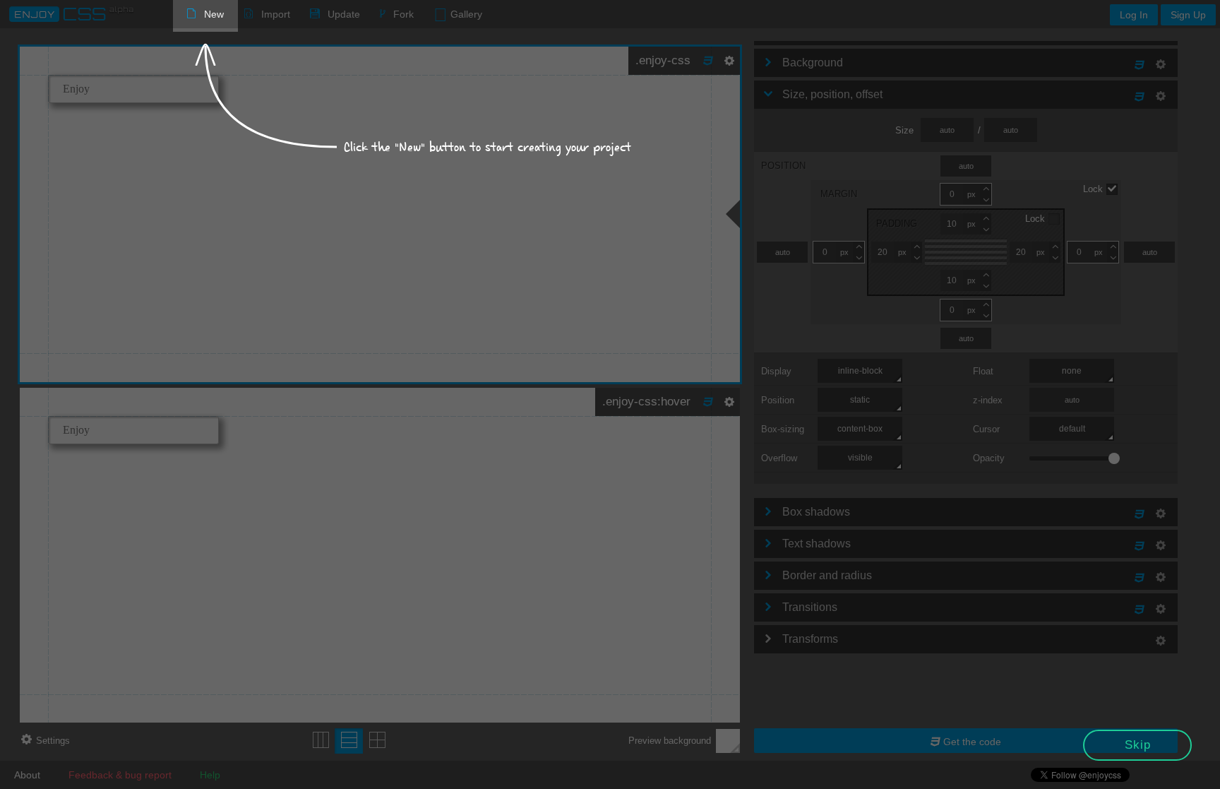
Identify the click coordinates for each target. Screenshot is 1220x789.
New (214, 14)
